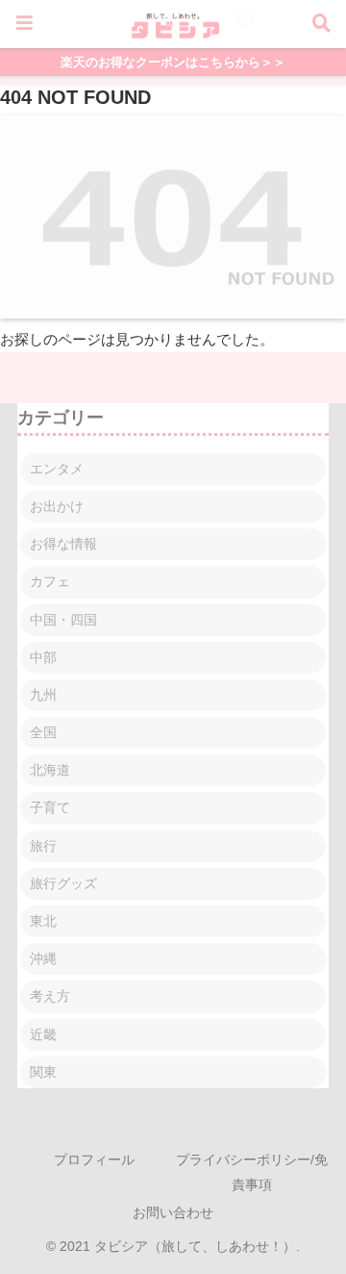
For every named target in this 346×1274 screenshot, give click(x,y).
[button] (299, 1229)
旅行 (43, 846)
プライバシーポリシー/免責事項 (252, 1171)
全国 (43, 732)
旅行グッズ (63, 883)
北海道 (50, 769)
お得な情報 (63, 543)
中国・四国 (63, 619)
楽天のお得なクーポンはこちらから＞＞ (173, 62)
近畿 (43, 1034)
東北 (43, 921)
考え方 (50, 996)
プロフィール (94, 1159)
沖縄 (43, 958)
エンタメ (57, 468)
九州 (43, 694)
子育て (50, 807)
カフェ (50, 581)
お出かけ (57, 506)
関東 (43, 1072)
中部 (43, 657)
